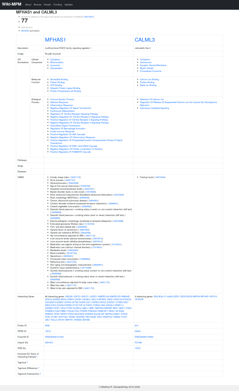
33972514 (97, 238)
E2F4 (53, 305)
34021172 (75, 177)
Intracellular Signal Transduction (65, 125)
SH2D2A (89, 313)
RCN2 (121, 310)
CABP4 (70, 299)
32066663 (86, 206)
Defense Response (59, 102)
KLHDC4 (77, 308)
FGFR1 (89, 305)
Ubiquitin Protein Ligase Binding (65, 88)
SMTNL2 (109, 313)
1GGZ (137, 348)
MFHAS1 (55, 39)
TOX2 (99, 316)
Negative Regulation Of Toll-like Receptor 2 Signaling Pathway (79, 116)
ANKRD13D (115, 296)
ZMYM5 (86, 319)
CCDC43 (127, 299)
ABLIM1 (69, 296)
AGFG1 (77, 296)
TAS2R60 (80, 316)
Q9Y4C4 (49, 342)
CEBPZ (60, 302)
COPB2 (95, 302)
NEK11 (122, 308)
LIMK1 (91, 308)
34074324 (160, 177)
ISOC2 (189, 296)
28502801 (97, 264)
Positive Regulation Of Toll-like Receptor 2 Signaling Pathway (79, 119)
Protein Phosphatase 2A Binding (65, 90)
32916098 (118, 220)
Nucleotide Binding (59, 79)
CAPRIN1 (101, 299)
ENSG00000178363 (144, 336)
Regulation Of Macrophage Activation (67, 128)
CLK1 (88, 302)
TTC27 (124, 316)
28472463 (118, 194)
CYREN (119, 302)
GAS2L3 (110, 305)
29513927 (88, 16)
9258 (47, 325)
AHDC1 (93, 296)
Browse (37, 4)
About (28, 4)
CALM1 (78, 299)
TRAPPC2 (107, 316)
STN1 (47, 316)
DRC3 (48, 305)
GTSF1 (56, 308)
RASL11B (113, 310)
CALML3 (145, 39)
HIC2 (63, 308)
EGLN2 (60, 305)
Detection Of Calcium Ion (152, 99)
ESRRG (68, 305)
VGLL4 (54, 319)
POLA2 (70, 310)
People (47, 4)
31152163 (89, 223)
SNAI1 (117, 313)
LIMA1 (85, 308)
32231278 (71, 261)
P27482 (138, 342)
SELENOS (79, 313)
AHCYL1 (85, 296)
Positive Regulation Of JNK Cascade (67, 134)
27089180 (85, 185)
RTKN (71, 313)
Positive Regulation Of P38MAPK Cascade (70, 151)
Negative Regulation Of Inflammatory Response (72, 137)
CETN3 (75, 302)
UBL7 (47, 319)
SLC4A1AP (99, 313)
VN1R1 (61, 319)
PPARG (83, 310)
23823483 (72, 250)
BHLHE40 (158, 296)
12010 (48, 331)
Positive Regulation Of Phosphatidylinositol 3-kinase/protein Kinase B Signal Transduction (86, 142)
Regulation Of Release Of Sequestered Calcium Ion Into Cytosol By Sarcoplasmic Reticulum (178, 104)
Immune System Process (62, 99)
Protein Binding (57, 82)
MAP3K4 (99, 308)
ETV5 (75, 305)
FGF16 (82, 305)
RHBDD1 (49, 313)
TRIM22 (116, 316)
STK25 (124, 313)
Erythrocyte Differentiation (62, 110)
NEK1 (115, 308)
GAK (103, 305)
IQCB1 (176, 296)
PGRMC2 (49, 310)
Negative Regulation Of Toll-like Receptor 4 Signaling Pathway (79, 122)
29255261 (68, 255)
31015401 (116, 244)
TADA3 (72, 316)
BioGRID (25, 30)
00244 (137, 331)
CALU (94, 299)
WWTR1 (69, 319)
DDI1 (126, 302)
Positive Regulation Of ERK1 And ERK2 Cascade (73, 145)
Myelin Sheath (146, 68)
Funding (57, 4)
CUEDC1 (111, 302)
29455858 (56, 212)
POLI (77, 310)
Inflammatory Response (61, 105)
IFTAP (69, 308)
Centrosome (145, 62)
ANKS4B (125, 296)
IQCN (182, 296)
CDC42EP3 (50, 302)
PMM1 (63, 310)
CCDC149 (117, 299)
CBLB (110, 299)
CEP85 (67, 302)
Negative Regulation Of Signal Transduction (70, 108)
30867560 (84, 229)
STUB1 (54, 316)
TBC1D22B (90, 316)
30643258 (73, 182)
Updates (69, 4)
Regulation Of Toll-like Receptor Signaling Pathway (74, 113)
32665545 (84, 197)
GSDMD (49, 308)
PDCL (129, 308)
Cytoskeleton (56, 68)
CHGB (82, 302)
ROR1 (57, 313)
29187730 (71, 253)
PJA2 (57, 310)
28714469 (86, 267)
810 (136, 325)
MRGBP (108, 308)
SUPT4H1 (63, 316)
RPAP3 (63, 313)
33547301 (88, 188)
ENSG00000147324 (54, 336)
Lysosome (55, 65)
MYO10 (213, 296)
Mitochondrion (56, 62)
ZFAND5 (78, 319)
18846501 (112, 203)
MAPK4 (196, 296)
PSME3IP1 (102, 310)
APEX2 (48, 299)
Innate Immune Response (62, 131)
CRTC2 (102, 302)
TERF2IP (139, 299)
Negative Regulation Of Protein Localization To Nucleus (76, 148)
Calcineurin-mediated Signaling (154, 108)
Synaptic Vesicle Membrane (153, 65)
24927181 (69, 180)
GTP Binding (56, 85)
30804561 (93, 200)
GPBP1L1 (119, 305)
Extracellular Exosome (150, 71)
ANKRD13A (103, 296)
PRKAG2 (92, 310)
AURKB (56, 299)
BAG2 (63, 299)
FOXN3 (96, 305)
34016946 (90, 191)
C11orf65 (168, 296)
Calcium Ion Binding (149, 79)
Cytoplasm (55, 59)
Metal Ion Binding (148, 85)
